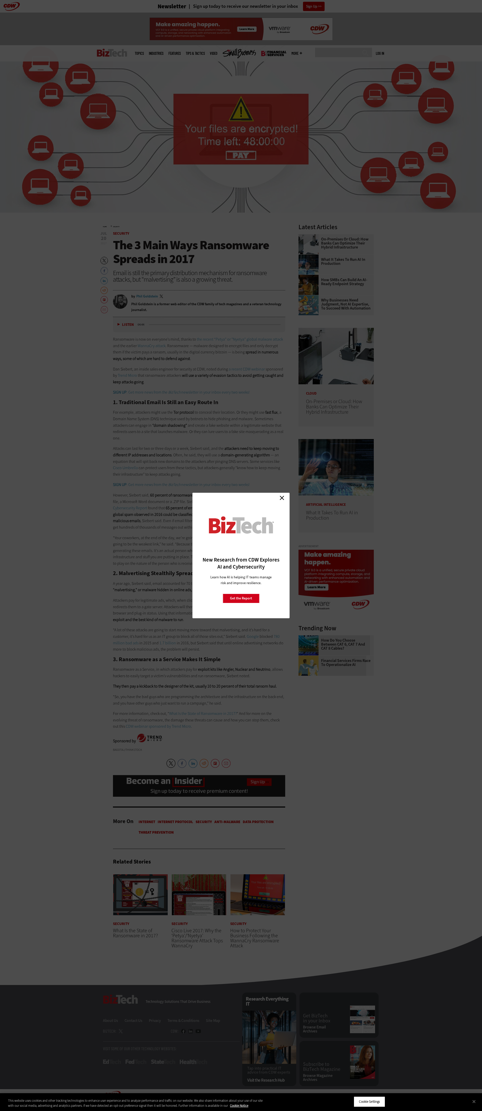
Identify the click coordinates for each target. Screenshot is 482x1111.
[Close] (473, 1101)
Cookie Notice (239, 1105)
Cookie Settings (369, 1101)
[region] (241, 1102)
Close (282, 498)
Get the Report (241, 598)
